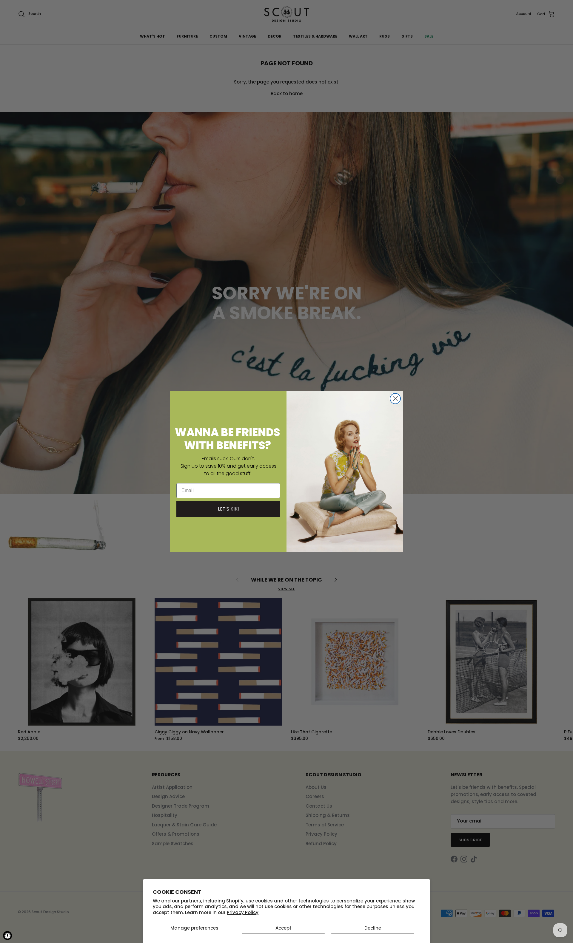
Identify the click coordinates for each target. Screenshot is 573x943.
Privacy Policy (242, 912)
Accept (283, 928)
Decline (372, 928)
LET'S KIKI (228, 508)
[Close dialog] (395, 398)
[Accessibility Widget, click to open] (7, 935)
